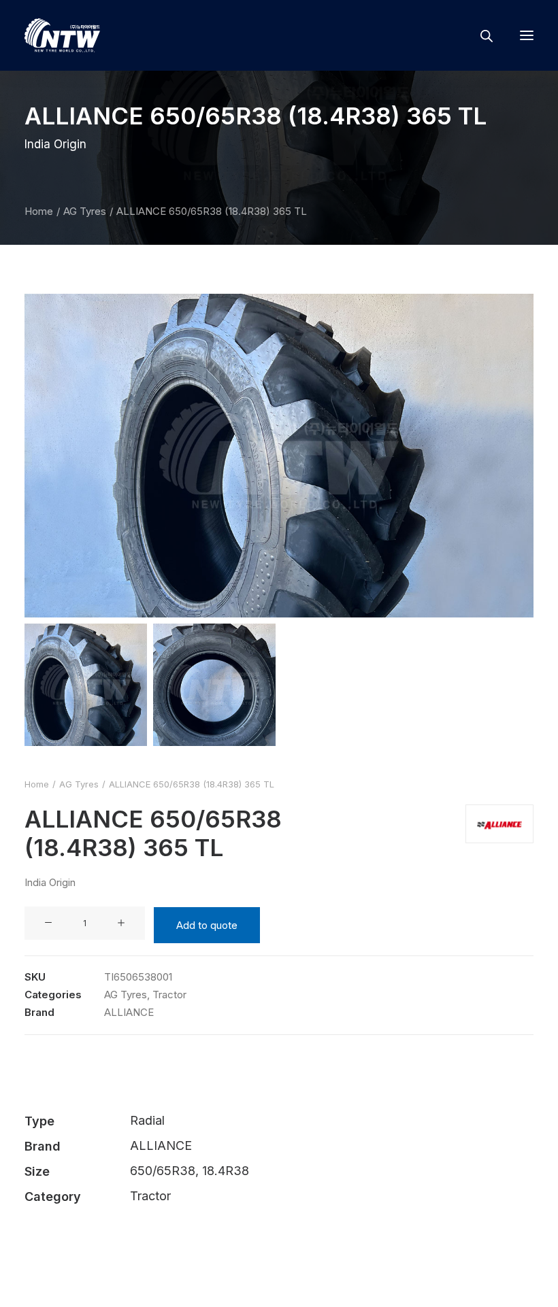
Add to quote (206, 925)
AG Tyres (84, 211)
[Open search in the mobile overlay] (480, 36)
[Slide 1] (85, 684)
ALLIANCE (129, 1012)
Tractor (169, 994)
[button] (526, 35)
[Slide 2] (214, 684)
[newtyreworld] (62, 35)
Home (38, 211)
